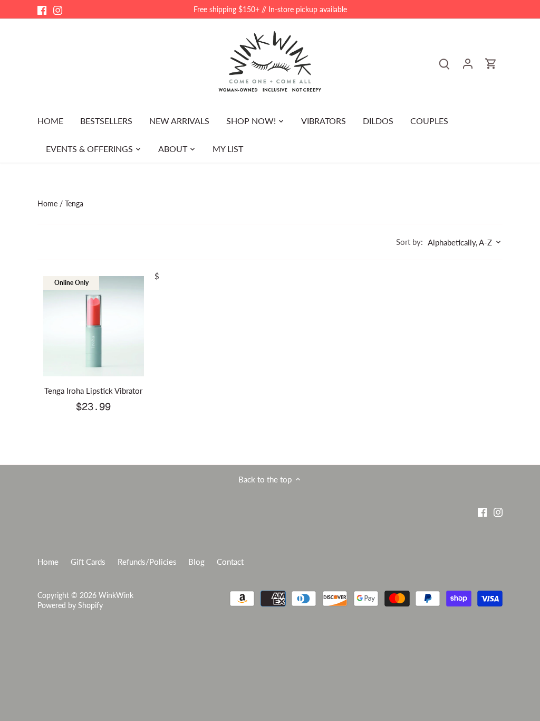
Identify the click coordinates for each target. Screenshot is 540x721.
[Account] (467, 63)
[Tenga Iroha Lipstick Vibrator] (93, 326)
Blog (196, 561)
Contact (230, 561)
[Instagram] (57, 9)
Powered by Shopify (70, 605)
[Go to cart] (491, 63)
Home (48, 561)
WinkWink (116, 595)
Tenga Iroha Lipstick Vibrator (93, 390)
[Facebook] (41, 9)
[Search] (444, 63)
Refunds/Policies (147, 561)
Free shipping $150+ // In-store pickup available (270, 9)
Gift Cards (88, 561)
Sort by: (409, 242)
